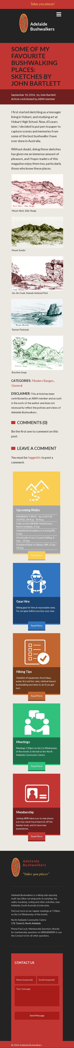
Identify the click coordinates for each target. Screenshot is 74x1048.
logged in (34, 457)
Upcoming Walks (28, 510)
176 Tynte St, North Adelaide (26, 923)
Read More (37, 555)
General (17, 385)
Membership (25, 812)
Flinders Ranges (43, 381)
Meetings (23, 742)
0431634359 (48, 932)
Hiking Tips (24, 672)
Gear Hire (23, 601)
